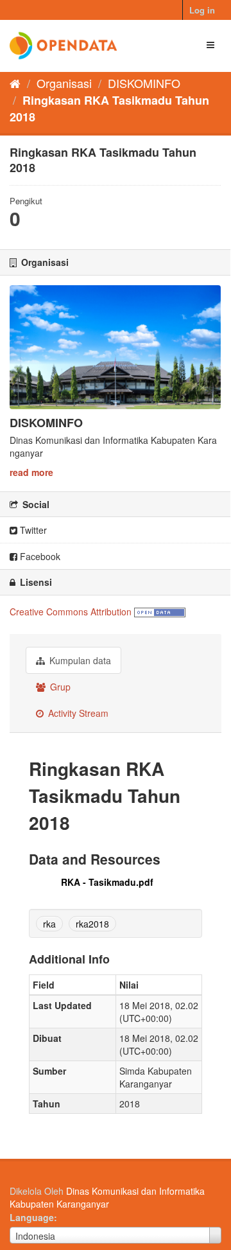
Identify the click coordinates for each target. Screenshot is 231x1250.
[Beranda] (15, 83)
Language (32, 1217)
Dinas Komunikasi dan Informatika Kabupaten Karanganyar (107, 1197)
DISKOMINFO (144, 83)
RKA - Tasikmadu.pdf (107, 882)
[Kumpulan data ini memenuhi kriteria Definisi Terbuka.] (159, 611)
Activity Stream (77, 713)
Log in (202, 10)
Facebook (38, 556)
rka (49, 923)
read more (31, 472)
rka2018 (92, 923)
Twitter (32, 530)
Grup (59, 686)
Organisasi (64, 83)
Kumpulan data (79, 660)
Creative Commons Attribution (71, 611)
